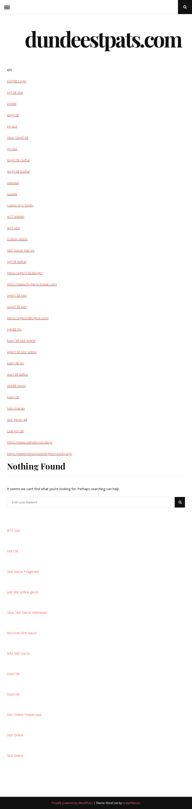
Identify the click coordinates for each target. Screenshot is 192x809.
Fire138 (12, 551)
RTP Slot (13, 530)
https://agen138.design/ (25, 273)
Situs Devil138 (17, 137)
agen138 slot (17, 295)
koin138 (13, 397)
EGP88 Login (16, 81)
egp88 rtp (14, 329)
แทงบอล (13, 182)
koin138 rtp (15, 363)
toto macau (16, 408)
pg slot (12, 126)
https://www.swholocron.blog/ (29, 442)
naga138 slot (17, 307)
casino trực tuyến (20, 205)
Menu (7, 7)
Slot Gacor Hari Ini (20, 250)
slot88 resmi (16, 385)
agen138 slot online (22, 352)
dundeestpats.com (103, 39)
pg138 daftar (16, 261)
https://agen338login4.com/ (28, 318)
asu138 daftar (17, 374)
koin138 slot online (21, 340)
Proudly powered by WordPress (72, 803)
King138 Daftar (18, 160)
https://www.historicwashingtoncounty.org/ (39, 453)
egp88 (11, 104)
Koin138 (13, 674)
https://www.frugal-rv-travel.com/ (32, 284)
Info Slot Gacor (18, 653)
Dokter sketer (17, 239)
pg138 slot (15, 92)
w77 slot (13, 228)
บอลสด (12, 194)
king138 (13, 115)
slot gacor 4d (17, 419)
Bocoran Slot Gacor (22, 633)
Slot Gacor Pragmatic (23, 571)
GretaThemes (131, 803)
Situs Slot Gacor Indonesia (27, 612)
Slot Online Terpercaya (24, 714)
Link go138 (15, 431)
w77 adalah (15, 216)
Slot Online (15, 735)
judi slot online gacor (23, 592)
